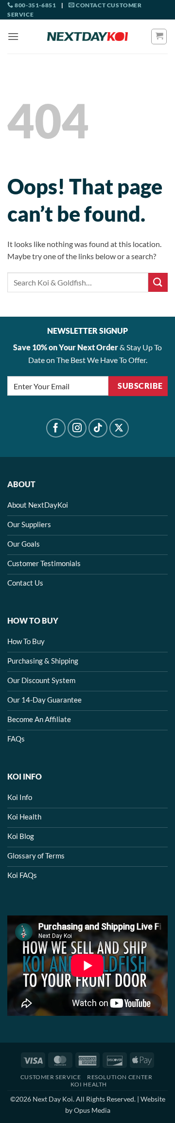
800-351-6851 (35, 5)
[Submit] (158, 282)
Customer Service (50, 1077)
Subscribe (140, 385)
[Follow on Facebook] (56, 428)
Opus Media (92, 1110)
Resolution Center (119, 1077)
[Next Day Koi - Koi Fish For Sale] (87, 36)
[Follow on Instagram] (77, 428)
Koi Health (88, 1084)
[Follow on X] (119, 428)
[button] (13, 36)
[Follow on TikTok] (98, 428)
